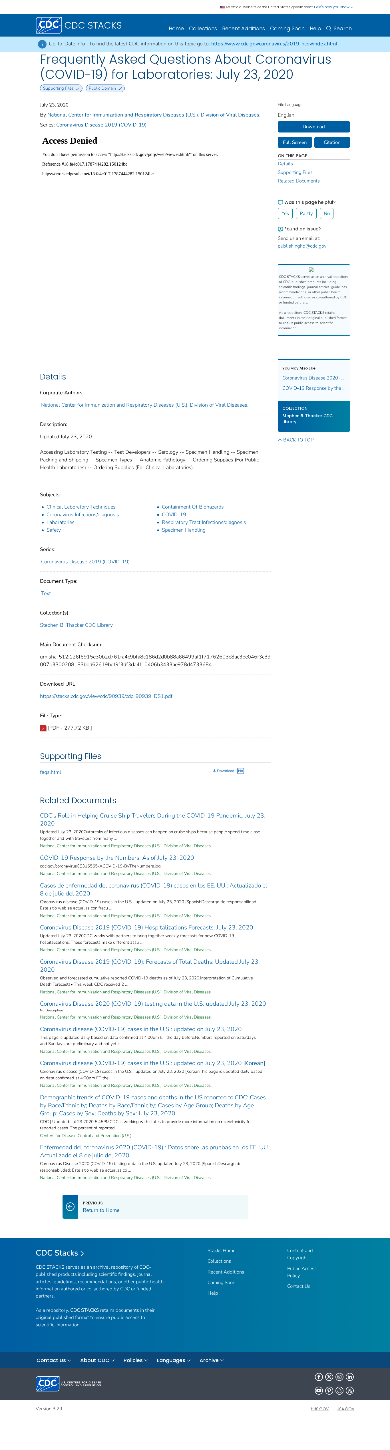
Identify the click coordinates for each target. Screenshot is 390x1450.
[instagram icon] (339, 1376)
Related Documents (299, 181)
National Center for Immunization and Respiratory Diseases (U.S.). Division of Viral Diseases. (153, 114)
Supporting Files (295, 172)
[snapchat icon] (339, 1390)
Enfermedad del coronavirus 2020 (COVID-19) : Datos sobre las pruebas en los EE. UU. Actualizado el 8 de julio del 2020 (154, 1151)
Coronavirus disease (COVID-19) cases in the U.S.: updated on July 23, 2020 (141, 1029)
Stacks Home (222, 1250)
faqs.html (50, 772)
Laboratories (61, 522)
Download (225, 771)
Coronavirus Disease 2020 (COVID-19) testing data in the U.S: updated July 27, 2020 (314, 378)
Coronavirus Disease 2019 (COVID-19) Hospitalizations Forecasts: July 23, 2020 (146, 927)
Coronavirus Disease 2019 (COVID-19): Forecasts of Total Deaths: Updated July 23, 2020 (150, 966)
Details (285, 163)
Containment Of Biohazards (193, 506)
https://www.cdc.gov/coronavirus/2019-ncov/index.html (274, 43)
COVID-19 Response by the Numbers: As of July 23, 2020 (117, 858)
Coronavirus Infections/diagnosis (83, 514)
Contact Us (298, 1286)
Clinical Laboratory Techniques (81, 506)
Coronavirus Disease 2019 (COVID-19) (101, 124)
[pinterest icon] (329, 1390)
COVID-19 (174, 514)
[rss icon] (349, 1390)
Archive (209, 1360)
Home (176, 28)
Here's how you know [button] (332, 7)
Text (46, 593)
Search (343, 28)
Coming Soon (287, 28)
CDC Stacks (57, 1253)
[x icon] (329, 1376)
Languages (171, 1360)
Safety (54, 530)
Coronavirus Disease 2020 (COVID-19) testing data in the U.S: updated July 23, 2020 (153, 1004)
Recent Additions (243, 28)
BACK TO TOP (298, 440)
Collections (203, 28)
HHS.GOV (320, 1409)
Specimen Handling (184, 530)
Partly (306, 213)
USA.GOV (345, 1409)
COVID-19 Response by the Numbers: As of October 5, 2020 (314, 388)
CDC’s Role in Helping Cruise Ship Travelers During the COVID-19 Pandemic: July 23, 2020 (153, 820)
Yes (285, 213)
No (327, 213)
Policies (133, 1360)
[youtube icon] (318, 1390)
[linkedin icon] (349, 1376)
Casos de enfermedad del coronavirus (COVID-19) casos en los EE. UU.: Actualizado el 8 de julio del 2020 (153, 889)
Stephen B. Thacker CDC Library (76, 625)
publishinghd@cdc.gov (302, 246)
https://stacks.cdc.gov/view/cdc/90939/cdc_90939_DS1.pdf (106, 696)
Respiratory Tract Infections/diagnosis (204, 522)
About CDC (94, 1360)
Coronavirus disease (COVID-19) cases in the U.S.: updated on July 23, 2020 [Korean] (152, 1063)
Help (315, 28)
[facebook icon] (318, 1376)
